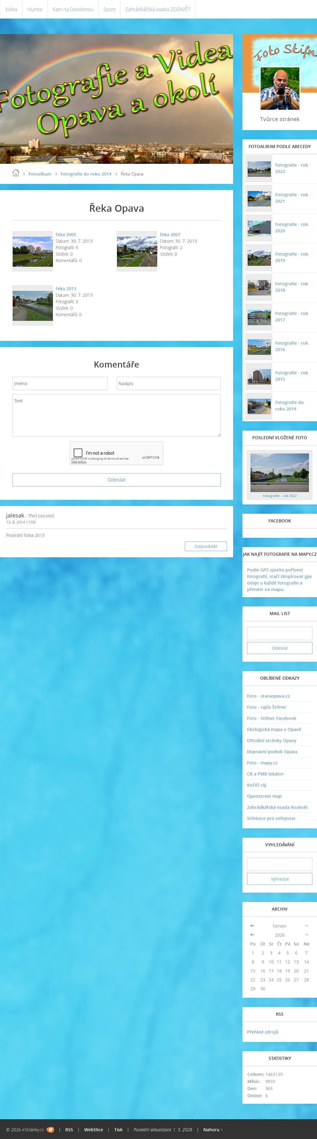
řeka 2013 (66, 288)
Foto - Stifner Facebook (271, 718)
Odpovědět (205, 546)
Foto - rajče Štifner (266, 707)
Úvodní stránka (15, 172)
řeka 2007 (170, 234)
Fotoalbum (39, 174)
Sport (109, 9)
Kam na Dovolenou (73, 9)
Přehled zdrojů (262, 1032)
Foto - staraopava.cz (268, 696)
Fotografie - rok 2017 (291, 316)
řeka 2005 (66, 234)
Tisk (118, 1130)
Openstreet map (264, 796)
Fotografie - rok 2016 (291, 346)
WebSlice (93, 1130)
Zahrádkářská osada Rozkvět (277, 807)
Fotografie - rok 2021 (291, 198)
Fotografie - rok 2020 (291, 227)
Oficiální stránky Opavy (272, 740)
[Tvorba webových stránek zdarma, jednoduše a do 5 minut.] (50, 1130)
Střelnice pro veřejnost (271, 818)
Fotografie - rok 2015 (291, 376)
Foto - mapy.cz (262, 763)
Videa (11, 9)
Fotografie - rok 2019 (291, 257)
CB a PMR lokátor (265, 774)
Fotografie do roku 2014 (86, 174)
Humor (35, 9)
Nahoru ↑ (213, 1130)
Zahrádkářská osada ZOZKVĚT (157, 9)
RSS (69, 1130)
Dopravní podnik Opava (272, 751)
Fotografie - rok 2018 (291, 287)
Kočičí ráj (256, 785)
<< (252, 926)
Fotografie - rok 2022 (291, 168)
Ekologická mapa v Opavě (274, 729)
